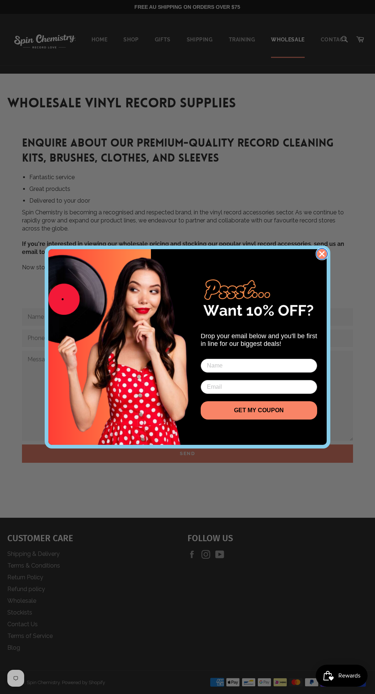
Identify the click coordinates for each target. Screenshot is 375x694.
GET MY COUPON (259, 410)
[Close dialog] (321, 253)
